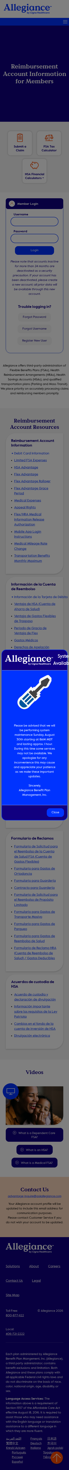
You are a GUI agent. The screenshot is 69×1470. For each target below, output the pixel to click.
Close (55, 812)
